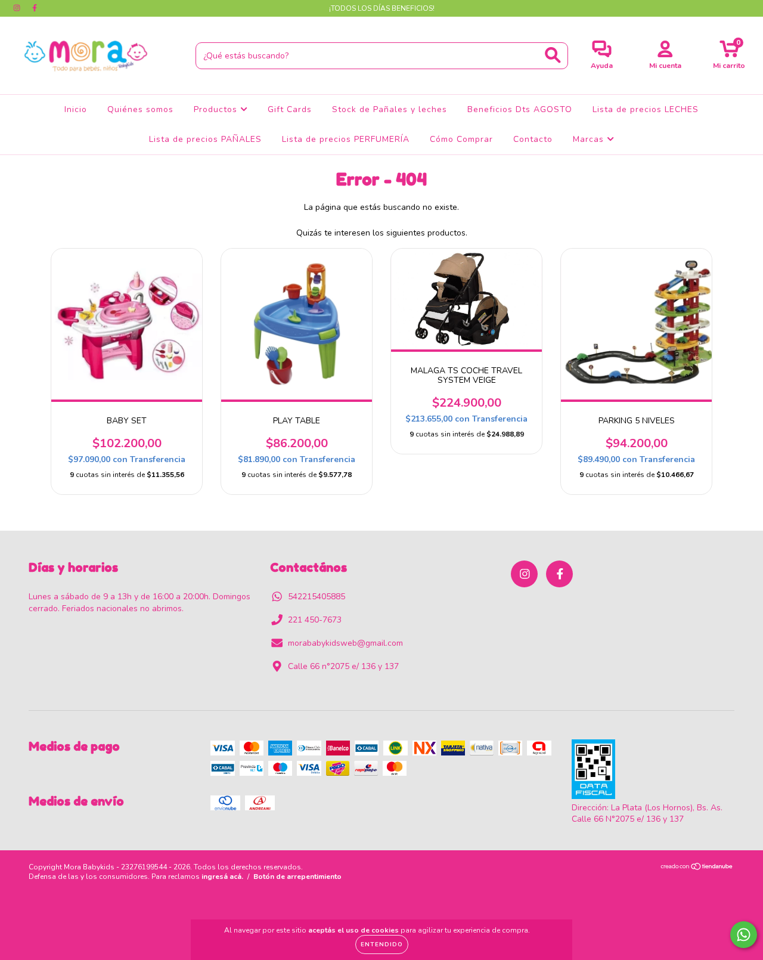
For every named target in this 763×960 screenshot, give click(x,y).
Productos (217, 109)
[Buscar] (553, 55)
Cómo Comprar (461, 139)
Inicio (75, 109)
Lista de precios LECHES (646, 109)
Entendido (382, 944)
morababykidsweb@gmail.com (345, 643)
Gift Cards (290, 109)
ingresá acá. (222, 876)
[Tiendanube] (697, 868)
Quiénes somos (140, 109)
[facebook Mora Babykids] (34, 8)
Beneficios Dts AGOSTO (519, 109)
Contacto (533, 139)
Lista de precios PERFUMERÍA (346, 139)
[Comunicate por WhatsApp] (743, 934)
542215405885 (316, 596)
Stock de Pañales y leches (389, 109)
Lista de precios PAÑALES (205, 139)
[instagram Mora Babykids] (18, 8)
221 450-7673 (315, 619)
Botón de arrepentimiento (297, 876)
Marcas (590, 139)
